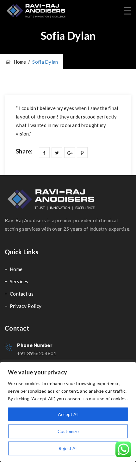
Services (19, 281)
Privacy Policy (25, 306)
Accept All (68, 414)
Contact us (22, 294)
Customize (68, 431)
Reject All (68, 448)
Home (16, 269)
